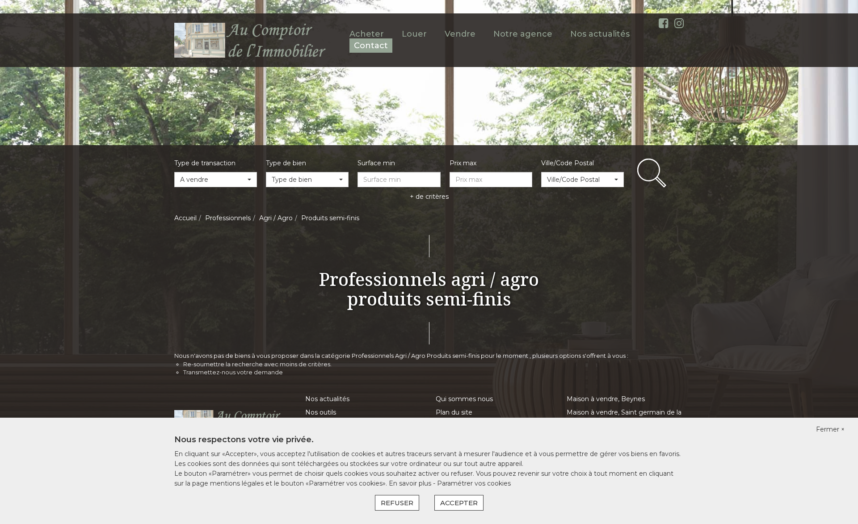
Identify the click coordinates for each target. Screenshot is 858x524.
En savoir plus (411, 483)
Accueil (185, 218)
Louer (414, 34)
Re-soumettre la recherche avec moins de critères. (257, 364)
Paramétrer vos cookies (474, 483)
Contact (371, 45)
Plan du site (454, 412)
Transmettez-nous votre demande (233, 372)
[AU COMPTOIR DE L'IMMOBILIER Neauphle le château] (250, 40)
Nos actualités (600, 34)
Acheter (366, 34)
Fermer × (830, 429)
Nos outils (320, 412)
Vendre (460, 34)
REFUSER (397, 503)
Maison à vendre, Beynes (606, 399)
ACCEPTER (459, 503)
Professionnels (228, 218)
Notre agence (522, 34)
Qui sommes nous (464, 399)
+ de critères (429, 197)
